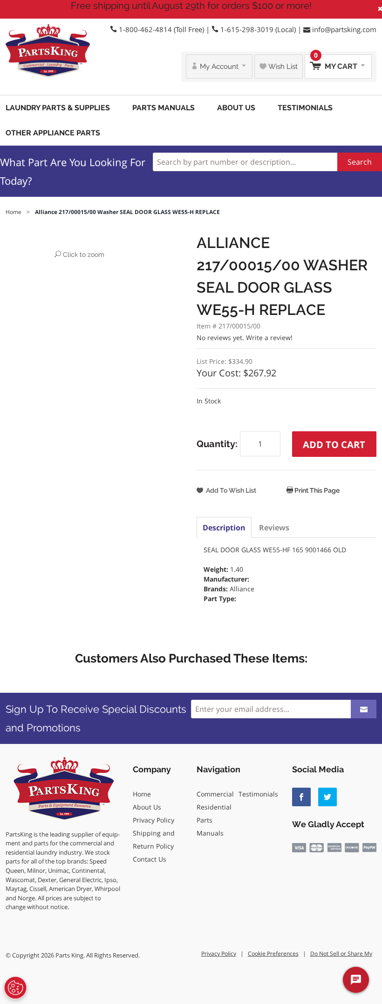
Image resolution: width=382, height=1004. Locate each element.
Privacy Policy (153, 820)
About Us (236, 107)
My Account (219, 66)
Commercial (215, 794)
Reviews (274, 527)
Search (360, 162)
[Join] (363, 709)
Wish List (282, 66)
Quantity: (218, 443)
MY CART (336, 62)
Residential (214, 807)
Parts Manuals (163, 107)
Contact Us (149, 859)
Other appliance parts (53, 132)
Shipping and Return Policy (154, 839)
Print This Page (316, 490)
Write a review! (269, 337)
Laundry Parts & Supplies (58, 107)
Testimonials (305, 107)
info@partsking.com (344, 29)
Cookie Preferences (273, 953)
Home (142, 794)
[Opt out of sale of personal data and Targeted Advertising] (15, 987)
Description (224, 527)
